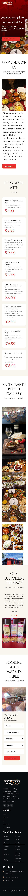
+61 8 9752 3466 (10, 880)
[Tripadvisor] (8, 805)
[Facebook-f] (4, 805)
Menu (4, 821)
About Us (5, 817)
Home (4, 814)
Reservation (6, 827)
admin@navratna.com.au (12, 877)
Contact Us (6, 824)
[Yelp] (11, 805)
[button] (11, 39)
